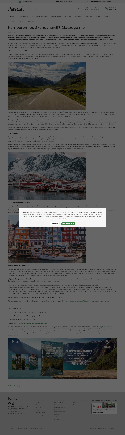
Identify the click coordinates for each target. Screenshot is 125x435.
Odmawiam (54, 223)
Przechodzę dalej (68, 223)
